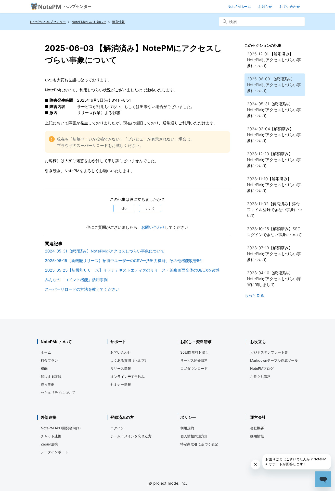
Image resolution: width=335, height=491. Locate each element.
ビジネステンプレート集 (269, 352)
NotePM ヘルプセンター (48, 22)
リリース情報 (120, 368)
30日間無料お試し (194, 352)
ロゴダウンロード (194, 368)
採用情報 (257, 436)
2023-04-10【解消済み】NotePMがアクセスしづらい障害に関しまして (274, 278)
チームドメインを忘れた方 (131, 436)
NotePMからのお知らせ (89, 22)
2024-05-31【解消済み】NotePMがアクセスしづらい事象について (105, 251)
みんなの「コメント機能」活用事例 (76, 279)
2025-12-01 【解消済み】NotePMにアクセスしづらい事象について (274, 59)
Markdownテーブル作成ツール (274, 360)
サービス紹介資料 (194, 360)
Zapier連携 (49, 444)
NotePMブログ (261, 368)
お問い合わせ (153, 227)
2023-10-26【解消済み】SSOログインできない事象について (274, 231)
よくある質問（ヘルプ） (129, 360)
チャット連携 (51, 436)
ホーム (46, 352)
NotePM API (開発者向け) (61, 428)
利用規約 (187, 428)
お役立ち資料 (260, 376)
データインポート (54, 452)
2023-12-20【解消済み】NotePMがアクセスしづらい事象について (274, 159)
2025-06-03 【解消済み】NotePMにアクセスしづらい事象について (274, 84)
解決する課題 (51, 376)
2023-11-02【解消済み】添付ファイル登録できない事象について (274, 209)
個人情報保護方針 (194, 436)
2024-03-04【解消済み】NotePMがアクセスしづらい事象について (274, 134)
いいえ (150, 208)
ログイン (117, 428)
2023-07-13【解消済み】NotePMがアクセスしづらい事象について (274, 253)
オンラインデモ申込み (127, 376)
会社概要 (257, 428)
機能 (44, 368)
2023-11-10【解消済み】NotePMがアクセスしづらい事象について (274, 184)
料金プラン (49, 360)
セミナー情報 (120, 384)
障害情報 (118, 22)
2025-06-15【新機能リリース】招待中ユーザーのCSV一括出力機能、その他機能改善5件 (124, 260)
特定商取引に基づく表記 (199, 444)
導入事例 (47, 384)
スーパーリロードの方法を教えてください (82, 289)
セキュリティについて (58, 392)
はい (124, 208)
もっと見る (254, 295)
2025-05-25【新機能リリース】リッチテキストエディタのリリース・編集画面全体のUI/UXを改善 (132, 270)
